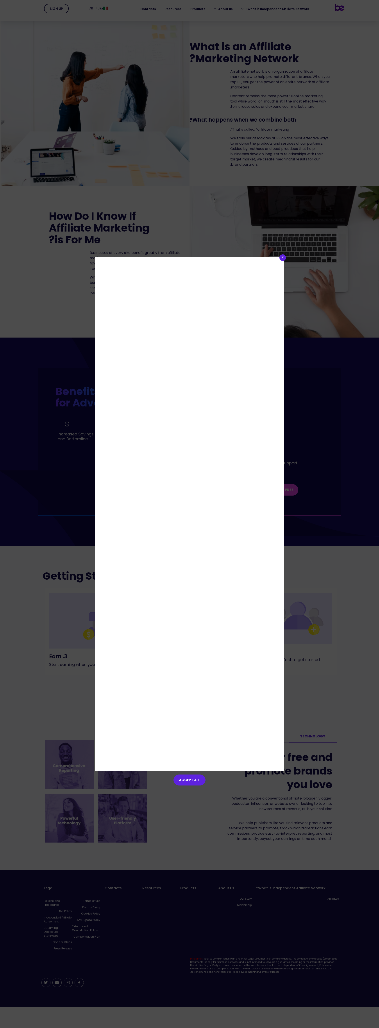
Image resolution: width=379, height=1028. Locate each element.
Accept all (189, 779)
